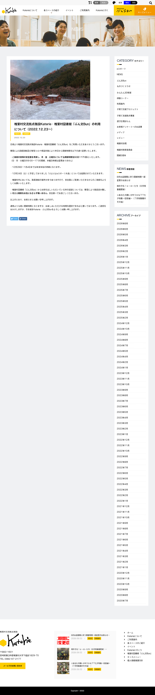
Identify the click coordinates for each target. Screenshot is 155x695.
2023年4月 (122, 418)
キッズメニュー (144, 12)
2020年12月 (123, 573)
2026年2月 (122, 251)
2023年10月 (123, 384)
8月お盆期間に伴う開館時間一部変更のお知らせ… (90, 635)
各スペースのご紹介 (136, 643)
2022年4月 (122, 484)
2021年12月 (123, 506)
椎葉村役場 (122, 143)
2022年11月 (123, 445)
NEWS (17, 133)
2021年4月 (122, 551)
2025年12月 (123, 262)
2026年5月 (122, 234)
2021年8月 (122, 529)
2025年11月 (123, 268)
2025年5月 (122, 301)
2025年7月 (122, 290)
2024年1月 (122, 368)
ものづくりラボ (123, 86)
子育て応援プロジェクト (127, 109)
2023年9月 (122, 390)
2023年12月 (123, 373)
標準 (120, 3)
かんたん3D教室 (124, 93)
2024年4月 (122, 357)
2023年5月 (122, 412)
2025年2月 (122, 318)
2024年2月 (122, 362)
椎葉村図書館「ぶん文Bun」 (139, 653)
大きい (104, 3)
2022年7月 (122, 468)
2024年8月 (122, 340)
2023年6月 (122, 406)
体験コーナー (122, 98)
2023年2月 (122, 429)
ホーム (130, 633)
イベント (69, 10)
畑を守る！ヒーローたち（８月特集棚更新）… (89, 649)
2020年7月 (122, 601)
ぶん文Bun (121, 81)
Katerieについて (30, 10)
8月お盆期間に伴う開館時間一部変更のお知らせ (131, 178)
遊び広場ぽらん (123, 121)
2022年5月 (122, 479)
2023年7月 (122, 401)
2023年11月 (123, 379)
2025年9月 (122, 279)
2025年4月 (122, 307)
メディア (121, 132)
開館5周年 (121, 155)
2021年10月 (123, 517)
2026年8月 (122, 223)
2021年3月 (122, 556)
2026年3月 (122, 246)
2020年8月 (122, 595)
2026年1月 (122, 257)
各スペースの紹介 (51, 10)
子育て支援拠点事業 (125, 116)
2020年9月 (122, 589)
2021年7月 (122, 534)
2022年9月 (122, 456)
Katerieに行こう (134, 650)
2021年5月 (122, 545)
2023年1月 (122, 434)
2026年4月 (122, 240)
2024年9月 (122, 334)
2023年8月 (122, 395)
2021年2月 (122, 562)
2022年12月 (123, 440)
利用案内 (26, 133)
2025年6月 (122, 296)
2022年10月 (123, 451)
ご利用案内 (84, 10)
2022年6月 (122, 473)
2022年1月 (122, 501)
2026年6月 (122, 229)
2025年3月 (122, 312)
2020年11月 (123, 578)
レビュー (121, 138)
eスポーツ (121, 69)
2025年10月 (123, 273)
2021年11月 (123, 512)
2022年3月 (122, 490)
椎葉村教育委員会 (124, 150)
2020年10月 (123, 584)
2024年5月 (122, 351)
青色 (127, 3)
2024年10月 (123, 329)
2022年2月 (122, 495)
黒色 (134, 3)
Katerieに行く (102, 10)
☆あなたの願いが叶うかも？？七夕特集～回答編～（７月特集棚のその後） (131, 198)
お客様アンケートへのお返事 (129, 127)
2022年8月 (122, 462)
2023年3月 (122, 423)
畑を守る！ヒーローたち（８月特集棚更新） (131, 187)
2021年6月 (122, 540)
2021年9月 (122, 523)
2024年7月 (122, 345)
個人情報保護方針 (135, 660)
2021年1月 (122, 567)
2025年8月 (122, 284)
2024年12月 (123, 323)
